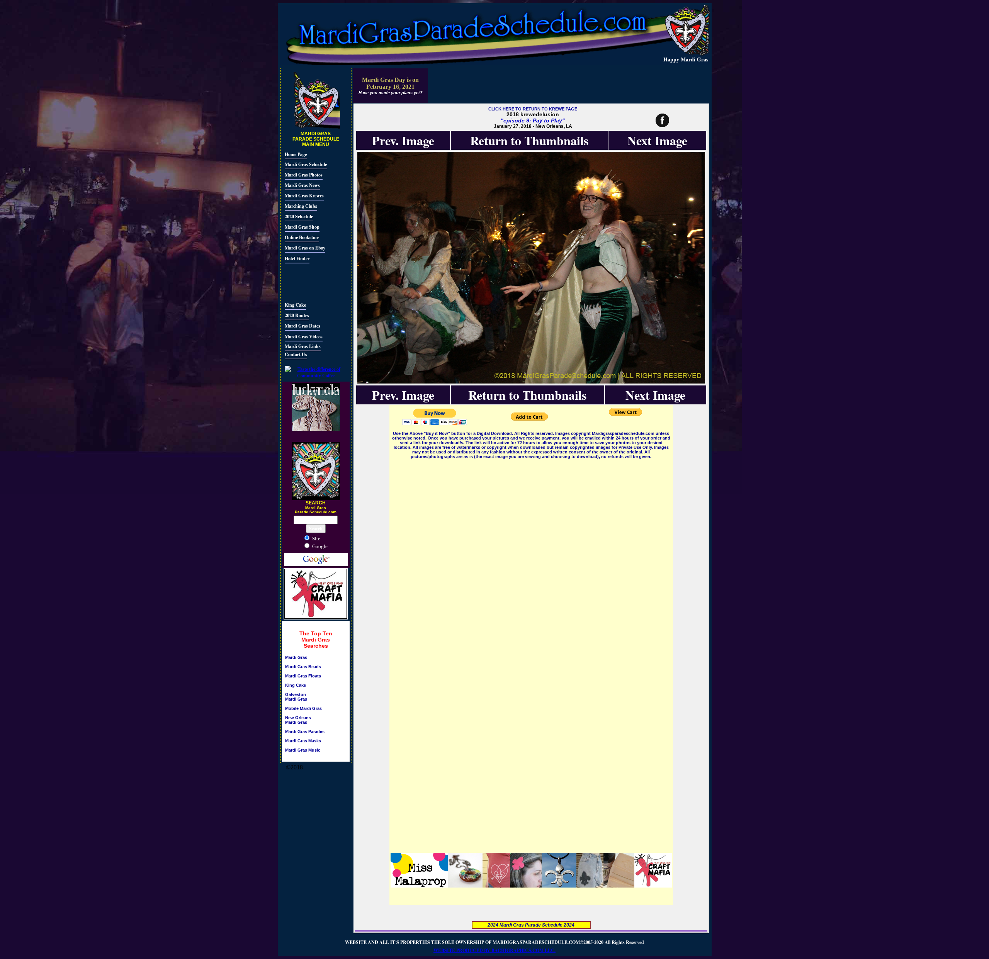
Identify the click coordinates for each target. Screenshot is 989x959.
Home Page (296, 154)
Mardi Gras (296, 657)
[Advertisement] (308, 281)
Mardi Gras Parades (305, 731)
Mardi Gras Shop (302, 227)
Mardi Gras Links (303, 346)
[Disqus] (531, 556)
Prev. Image (403, 140)
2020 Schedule (299, 216)
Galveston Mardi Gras (296, 696)
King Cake (295, 305)
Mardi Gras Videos (304, 336)
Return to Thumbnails (529, 140)
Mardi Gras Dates (302, 325)
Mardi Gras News (302, 185)
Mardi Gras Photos (304, 174)
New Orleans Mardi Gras (298, 720)
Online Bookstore (302, 237)
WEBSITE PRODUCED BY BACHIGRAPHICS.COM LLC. (494, 950)
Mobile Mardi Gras (303, 708)
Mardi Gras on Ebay (305, 247)
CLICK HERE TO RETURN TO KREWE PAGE (532, 109)
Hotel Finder (297, 258)
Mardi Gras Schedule (306, 164)
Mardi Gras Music (302, 750)
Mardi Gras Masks (303, 740)
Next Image (657, 140)
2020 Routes (297, 315)
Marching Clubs (301, 206)
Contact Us (296, 354)
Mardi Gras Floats (303, 676)
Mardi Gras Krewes (304, 195)
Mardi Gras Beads (303, 666)
